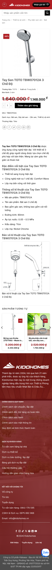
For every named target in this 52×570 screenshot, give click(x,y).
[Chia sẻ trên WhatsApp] (4, 127)
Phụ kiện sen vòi (35, 20)
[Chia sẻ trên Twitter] (14, 127)
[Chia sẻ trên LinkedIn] (28, 127)
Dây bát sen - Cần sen (27, 117)
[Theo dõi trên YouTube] (36, 531)
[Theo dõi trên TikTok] (23, 531)
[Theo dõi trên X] (26, 531)
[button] (4, 5)
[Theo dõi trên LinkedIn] (32, 531)
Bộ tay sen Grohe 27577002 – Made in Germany (12, 340)
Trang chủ (6, 20)
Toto (15, 121)
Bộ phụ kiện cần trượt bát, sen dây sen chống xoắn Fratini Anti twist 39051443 (38, 341)
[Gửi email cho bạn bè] (19, 127)
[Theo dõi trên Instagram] (19, 531)
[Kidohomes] (19, 5)
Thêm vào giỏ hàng (27, 105)
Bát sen (14, 117)
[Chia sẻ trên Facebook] (9, 127)
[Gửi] (47, 13)
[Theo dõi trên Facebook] (16, 531)
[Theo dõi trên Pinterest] (29, 531)
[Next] (49, 333)
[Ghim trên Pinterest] (23, 127)
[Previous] (2, 333)
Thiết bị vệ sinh (19, 20)
